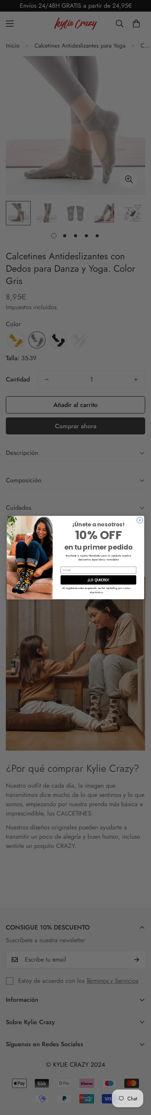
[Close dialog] (140, 520)
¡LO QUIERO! (98, 580)
